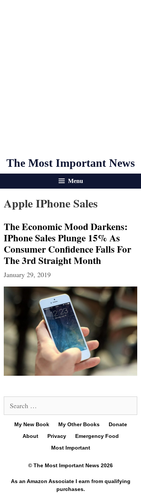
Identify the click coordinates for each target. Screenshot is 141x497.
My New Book (31, 424)
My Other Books (79, 424)
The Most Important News (70, 163)
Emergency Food (97, 436)
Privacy (56, 436)
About (30, 436)
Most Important (70, 448)
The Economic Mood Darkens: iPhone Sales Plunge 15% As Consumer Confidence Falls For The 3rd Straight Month (67, 243)
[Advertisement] (70, 78)
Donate (118, 424)
